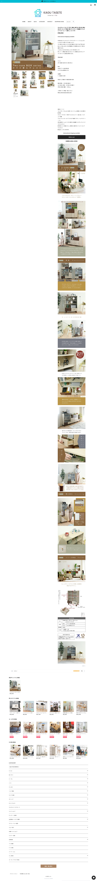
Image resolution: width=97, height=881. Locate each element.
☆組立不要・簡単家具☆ (14, 766)
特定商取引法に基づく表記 (25, 873)
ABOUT (29, 21)
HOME (23, 21)
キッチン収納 (11, 795)
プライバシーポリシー (14, 873)
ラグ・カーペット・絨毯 (13, 823)
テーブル (10, 779)
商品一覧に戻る (48, 866)
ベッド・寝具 (11, 791)
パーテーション (12, 851)
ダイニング (11, 799)
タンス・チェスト (12, 803)
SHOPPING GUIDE (59, 21)
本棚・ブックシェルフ (13, 831)
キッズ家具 (11, 855)
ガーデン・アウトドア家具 (14, 859)
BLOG (35, 21)
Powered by (47, 878)
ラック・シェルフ (12, 811)
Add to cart (72, 137)
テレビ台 (11, 787)
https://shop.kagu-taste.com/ (65, 92)
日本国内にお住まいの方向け (72, 141)
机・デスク (11, 774)
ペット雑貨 (11, 843)
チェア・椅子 (11, 827)
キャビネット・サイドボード (14, 807)
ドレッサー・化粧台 (13, 815)
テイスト (10, 770)
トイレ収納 (11, 847)
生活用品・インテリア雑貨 (14, 819)
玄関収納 (11, 839)
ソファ (10, 783)
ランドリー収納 (12, 835)
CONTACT (50, 21)
